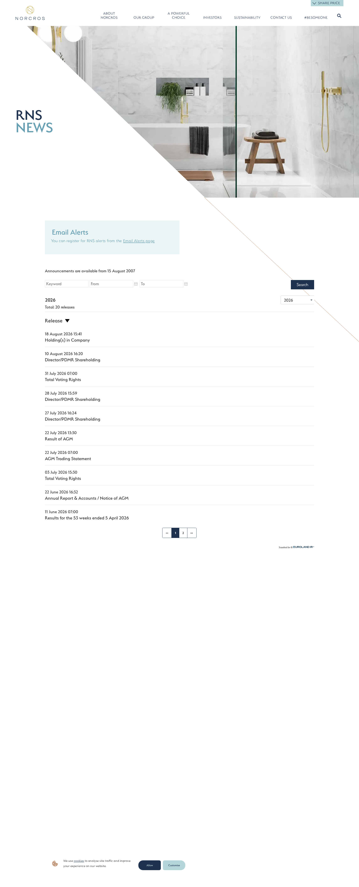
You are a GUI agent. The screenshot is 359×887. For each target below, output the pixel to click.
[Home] (30, 13)
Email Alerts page (139, 240)
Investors (212, 18)
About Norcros (109, 15)
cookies (79, 860)
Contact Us (281, 18)
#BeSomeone (316, 18)
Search (338, 15)
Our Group (144, 18)
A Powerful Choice (179, 15)
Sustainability (246, 18)
